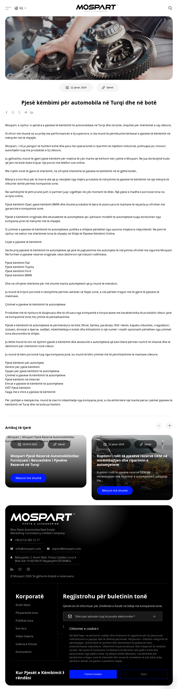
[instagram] (28, 569)
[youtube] (20, 569)
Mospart (19, 576)
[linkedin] (11, 569)
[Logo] (97, 8)
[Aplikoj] (154, 616)
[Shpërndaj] (6, 112)
